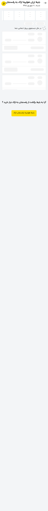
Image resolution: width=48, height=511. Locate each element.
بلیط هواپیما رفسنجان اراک (24, 113)
